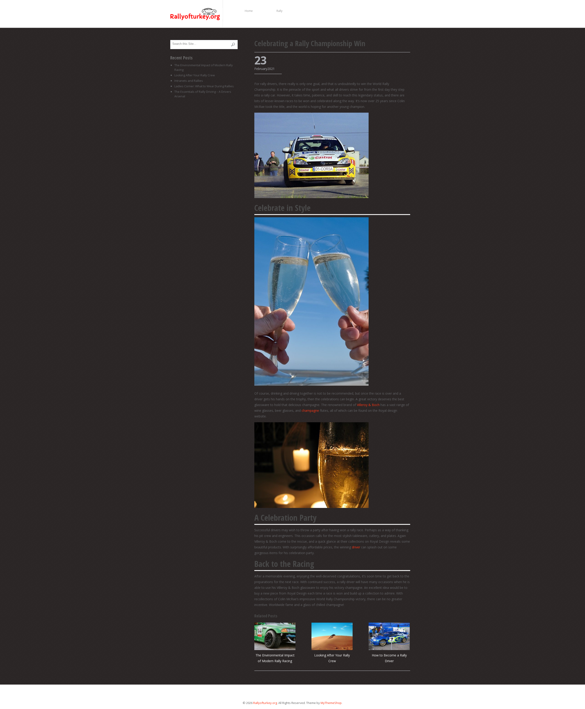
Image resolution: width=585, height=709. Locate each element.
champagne (310, 410)
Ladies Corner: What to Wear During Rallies (204, 86)
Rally (279, 11)
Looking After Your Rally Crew (194, 75)
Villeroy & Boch (368, 405)
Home (249, 11)
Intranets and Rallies (188, 81)
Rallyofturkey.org (196, 14)
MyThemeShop (331, 703)
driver (356, 547)
